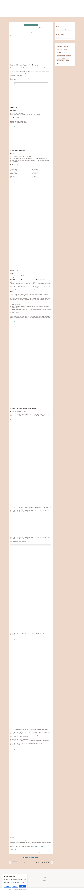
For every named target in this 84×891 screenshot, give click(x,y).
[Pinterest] (6, 15)
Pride (67, 58)
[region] (14, 881)
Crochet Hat (66, 52)
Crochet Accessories (33, 24)
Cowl (58, 49)
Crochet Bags (59, 31)
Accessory (59, 44)
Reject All (15, 886)
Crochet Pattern (60, 54)
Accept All (22, 886)
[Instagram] (2, 15)
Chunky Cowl (59, 46)
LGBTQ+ (57, 37)
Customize (7, 886)
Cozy (61, 49)
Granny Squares (67, 57)
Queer (63, 60)
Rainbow (67, 60)
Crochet (26, 24)
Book (63, 44)
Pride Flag (59, 60)
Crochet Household (60, 34)
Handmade (59, 58)
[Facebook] (4, 15)
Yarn (58, 63)
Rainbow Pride (59, 61)
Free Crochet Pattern (61, 55)
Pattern (63, 58)
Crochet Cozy (59, 52)
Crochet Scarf (67, 54)
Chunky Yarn (65, 46)
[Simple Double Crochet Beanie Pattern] (30, 48)
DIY (72, 54)
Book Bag (67, 44)
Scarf (69, 61)
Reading (65, 61)
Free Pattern (68, 55)
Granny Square (60, 57)
